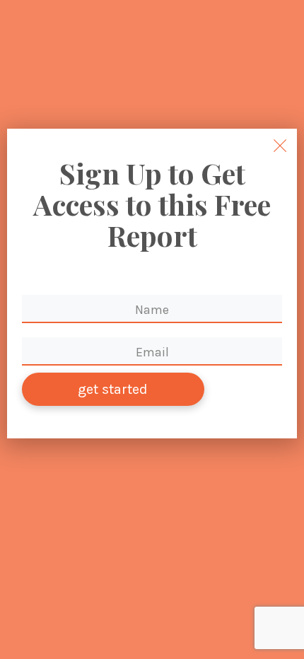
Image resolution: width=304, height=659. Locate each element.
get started (113, 389)
